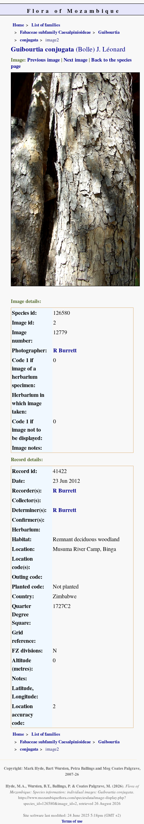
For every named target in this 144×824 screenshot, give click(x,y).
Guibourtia (109, 32)
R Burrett (65, 350)
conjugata (29, 40)
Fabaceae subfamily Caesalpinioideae (55, 32)
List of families (45, 25)
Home (18, 25)
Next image (75, 59)
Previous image (43, 59)
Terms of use (72, 821)
